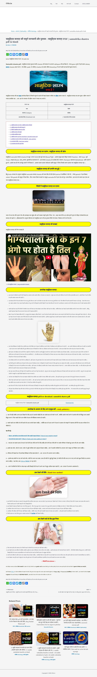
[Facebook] (13, 54)
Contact (76, 3)
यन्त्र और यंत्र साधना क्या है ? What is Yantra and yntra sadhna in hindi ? (28, 439)
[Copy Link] (23, 54)
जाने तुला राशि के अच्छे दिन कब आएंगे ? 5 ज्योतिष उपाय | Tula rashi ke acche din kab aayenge (75, 649)
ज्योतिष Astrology (19, 654)
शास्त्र (7, 67)
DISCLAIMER (86, 3)
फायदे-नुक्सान (25, 654)
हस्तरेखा (33, 513)
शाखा (20, 96)
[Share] (26, 54)
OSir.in (9, 3)
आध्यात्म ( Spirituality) (81, 627)
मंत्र (62, 3)
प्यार (56, 3)
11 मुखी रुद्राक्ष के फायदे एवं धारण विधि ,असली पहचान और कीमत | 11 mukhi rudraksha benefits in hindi (21, 650)
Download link (70, 402)
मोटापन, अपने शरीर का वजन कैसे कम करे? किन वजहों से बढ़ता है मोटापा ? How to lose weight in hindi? (33, 435)
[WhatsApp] (7, 54)
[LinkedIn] (20, 54)
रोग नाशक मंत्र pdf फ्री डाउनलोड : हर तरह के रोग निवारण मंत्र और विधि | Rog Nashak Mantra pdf (21, 621)
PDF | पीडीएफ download (18, 626)
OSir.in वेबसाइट (25, 461)
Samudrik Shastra (48, 627)
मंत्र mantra (27, 626)
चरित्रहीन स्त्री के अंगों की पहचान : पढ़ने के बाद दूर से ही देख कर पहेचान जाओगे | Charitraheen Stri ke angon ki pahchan (48, 622)
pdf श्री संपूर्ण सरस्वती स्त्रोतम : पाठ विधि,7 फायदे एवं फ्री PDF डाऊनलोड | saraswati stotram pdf (76, 623)
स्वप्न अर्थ (69, 3)
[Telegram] (10, 54)
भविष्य (56, 96)
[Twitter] (17, 54)
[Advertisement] (48, 19)
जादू (51, 3)
